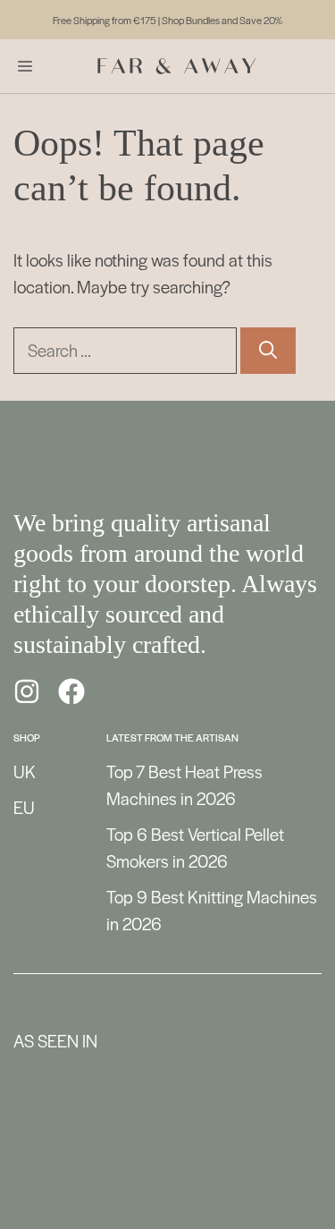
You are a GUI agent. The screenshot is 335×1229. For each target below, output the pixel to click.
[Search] (268, 350)
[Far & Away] (176, 66)
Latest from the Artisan (172, 737)
